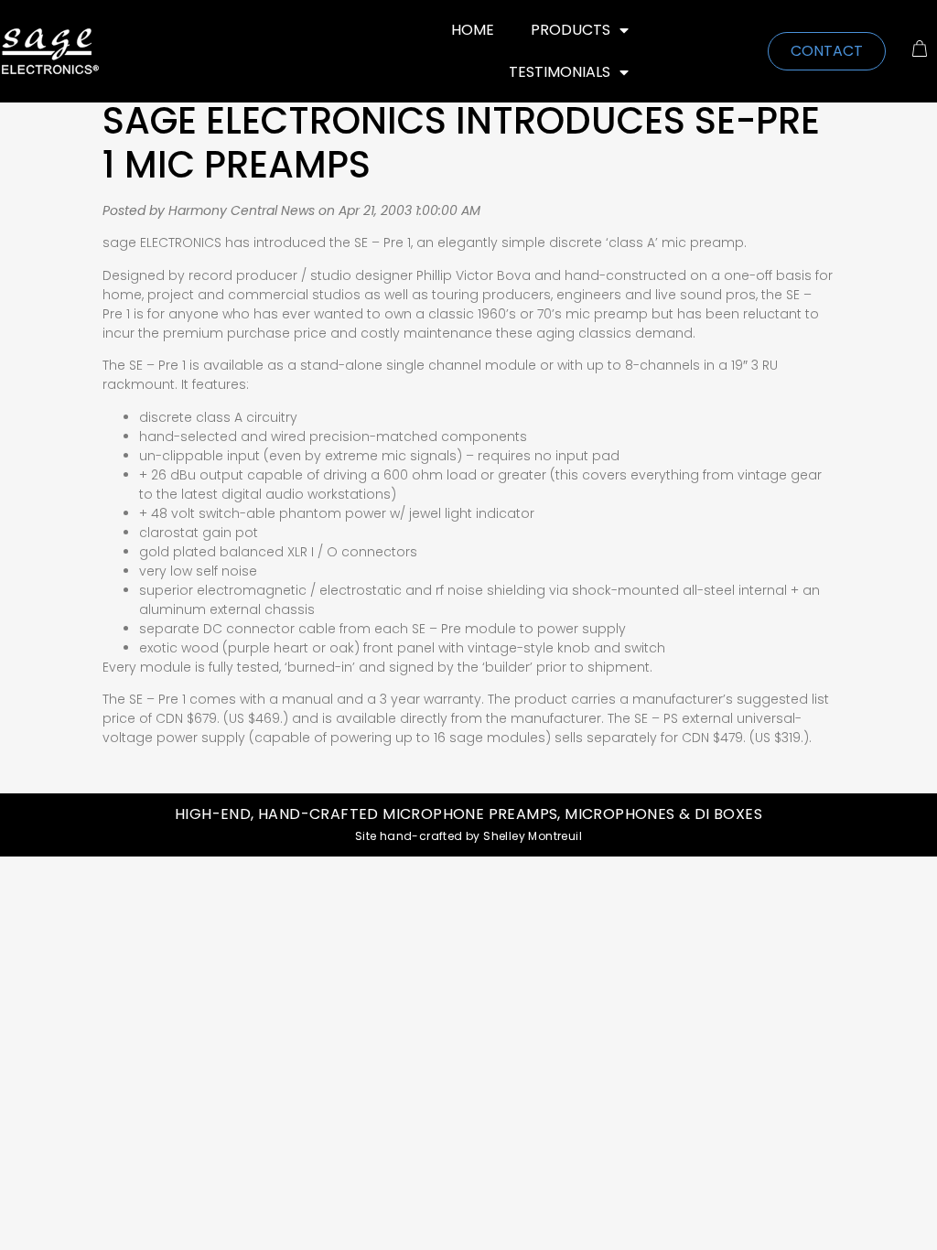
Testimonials (559, 71)
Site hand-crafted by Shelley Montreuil (468, 836)
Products (570, 29)
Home (472, 29)
